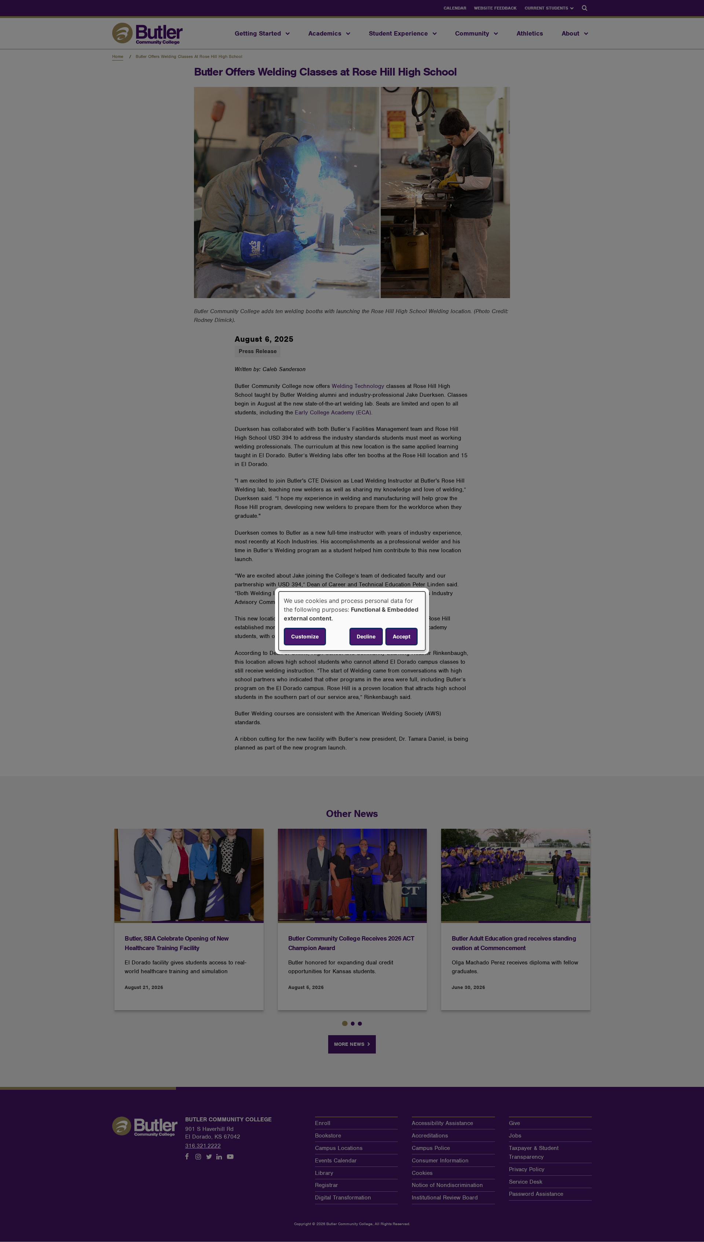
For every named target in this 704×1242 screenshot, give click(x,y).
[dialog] (352, 621)
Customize (305, 636)
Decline (366, 636)
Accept (401, 636)
